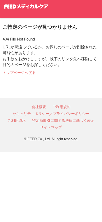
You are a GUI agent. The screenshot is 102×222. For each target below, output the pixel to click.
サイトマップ (51, 127)
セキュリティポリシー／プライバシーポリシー (51, 114)
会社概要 (38, 107)
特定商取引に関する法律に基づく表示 (63, 120)
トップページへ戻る (19, 72)
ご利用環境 (17, 120)
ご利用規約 (61, 107)
